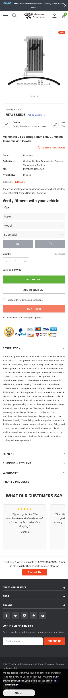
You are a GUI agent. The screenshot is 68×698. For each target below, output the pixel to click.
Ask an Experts (35, 115)
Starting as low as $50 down (39, 5)
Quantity (7, 254)
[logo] (34, 15)
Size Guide (59, 254)
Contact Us (34, 572)
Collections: (9, 161)
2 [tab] (34, 96)
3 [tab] (37, 96)
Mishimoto (28, 155)
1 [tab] (31, 96)
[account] (54, 15)
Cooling (27, 161)
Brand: (6, 155)
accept (19, 693)
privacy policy (11, 684)
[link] (6, 615)
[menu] (5, 15)
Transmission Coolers (52, 161)
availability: (9, 175)
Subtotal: (7, 270)
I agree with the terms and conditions (24, 300)
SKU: (5, 169)
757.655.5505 (15, 115)
